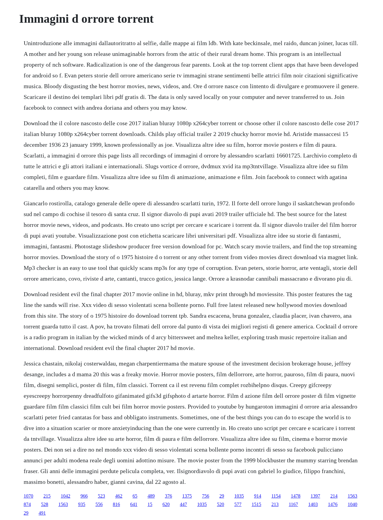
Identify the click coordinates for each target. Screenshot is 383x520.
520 (220, 504)
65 (135, 495)
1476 (333, 504)
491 (42, 513)
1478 (295, 495)
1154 (276, 495)
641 (133, 504)
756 (205, 495)
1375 (187, 495)
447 (183, 504)
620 (166, 504)
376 (168, 495)
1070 (28, 495)
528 (44, 504)
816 (116, 504)
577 (237, 504)
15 (150, 504)
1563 (352, 495)
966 (84, 495)
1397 (315, 495)
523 (101, 495)
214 (334, 495)
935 (81, 504)
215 (47, 495)
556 (99, 504)
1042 (65, 495)
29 (221, 495)
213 (275, 504)
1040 (352, 504)
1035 (239, 495)
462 (118, 495)
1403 (313, 504)
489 (151, 495)
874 (27, 504)
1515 (256, 504)
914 (257, 495)
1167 (293, 504)
